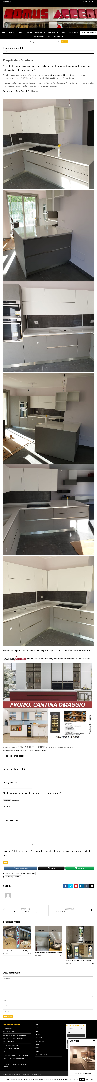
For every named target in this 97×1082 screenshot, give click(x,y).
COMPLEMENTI (52, 32)
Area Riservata (58, 37)
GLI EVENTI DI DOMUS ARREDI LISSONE (15, 1055)
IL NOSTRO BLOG (8, 1042)
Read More (89, 1079)
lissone (23, 873)
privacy (5, 1052)
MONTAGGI (17, 877)
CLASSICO (9, 877)
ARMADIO (28, 32)
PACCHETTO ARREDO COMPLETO (14, 1038)
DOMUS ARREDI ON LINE (11, 1045)
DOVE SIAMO (7, 1028)
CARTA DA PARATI (39, 37)
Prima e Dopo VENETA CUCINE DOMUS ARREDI (78, 960)
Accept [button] (82, 1079)
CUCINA (10, 32)
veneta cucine (31, 873)
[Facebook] (83, 2)
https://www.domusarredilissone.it (13, 750)
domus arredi (15, 873)
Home (3, 32)
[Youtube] (86, 2)
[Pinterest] (92, 2)
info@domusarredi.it (40, 750)
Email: (69, 1032)
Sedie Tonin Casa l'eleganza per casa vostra (69, 912)
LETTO (19, 32)
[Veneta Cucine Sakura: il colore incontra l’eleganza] (17, 949)
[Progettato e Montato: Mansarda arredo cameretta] (48, 950)
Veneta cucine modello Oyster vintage (26, 912)
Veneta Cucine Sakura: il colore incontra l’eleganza (17, 951)
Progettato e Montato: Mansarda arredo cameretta (48, 952)
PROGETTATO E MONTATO (88, 32)
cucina (8, 873)
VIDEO (48, 37)
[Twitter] (80, 2)
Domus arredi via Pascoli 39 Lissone (21, 91)
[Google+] (89, 2)
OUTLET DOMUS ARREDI (11, 1048)
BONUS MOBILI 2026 (9, 1032)
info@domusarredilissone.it (60, 75)
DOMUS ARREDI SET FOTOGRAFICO (14, 1035)
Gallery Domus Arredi (41, 1054)
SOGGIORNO (72, 32)
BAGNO (63, 32)
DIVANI (37, 1051)
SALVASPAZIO (39, 32)
